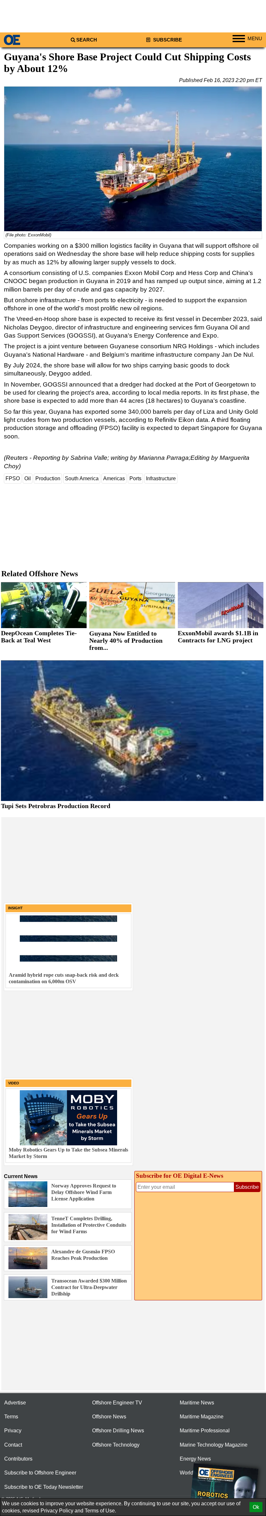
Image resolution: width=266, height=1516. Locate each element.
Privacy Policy (57, 1510)
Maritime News (197, 1402)
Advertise (15, 1402)
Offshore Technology (115, 1445)
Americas (114, 478)
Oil (27, 478)
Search (86, 39)
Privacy (12, 1430)
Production (47, 478)
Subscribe (167, 39)
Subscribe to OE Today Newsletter (43, 1487)
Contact (13, 1445)
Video (13, 1083)
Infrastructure (161, 478)
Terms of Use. (100, 1510)
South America (82, 478)
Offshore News (109, 1416)
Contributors (18, 1459)
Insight (15, 908)
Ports (135, 478)
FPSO (13, 478)
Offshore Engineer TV (117, 1402)
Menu (255, 38)
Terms (11, 1416)
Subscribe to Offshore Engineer (40, 1472)
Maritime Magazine (202, 1416)
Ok (256, 1507)
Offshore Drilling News (118, 1430)
